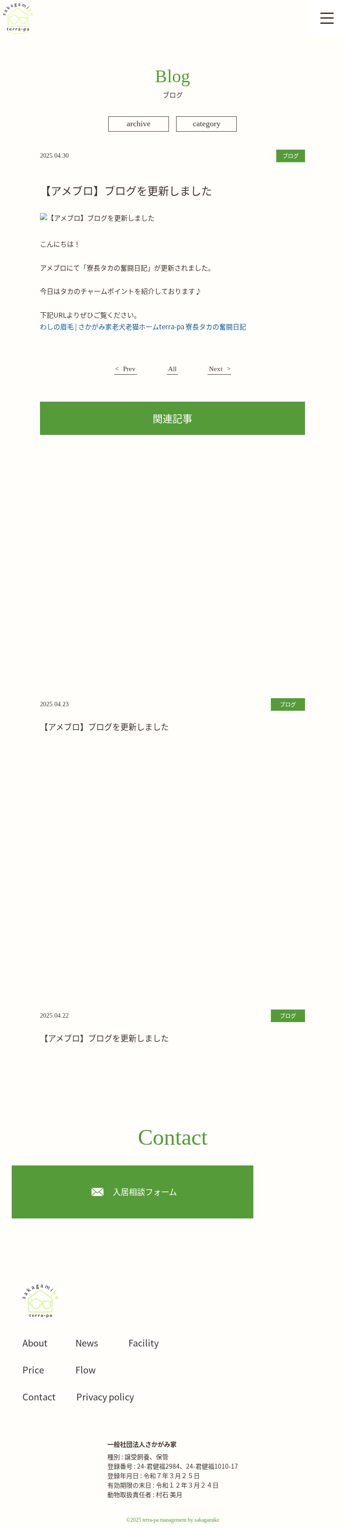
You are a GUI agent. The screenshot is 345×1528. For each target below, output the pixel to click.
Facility (143, 1342)
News (86, 1342)
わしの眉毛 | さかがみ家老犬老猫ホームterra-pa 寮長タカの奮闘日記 (143, 326)
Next (215, 368)
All (172, 368)
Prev (129, 368)
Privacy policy (105, 1396)
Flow (85, 1369)
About (35, 1342)
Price (33, 1369)
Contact (39, 1396)
